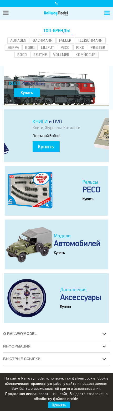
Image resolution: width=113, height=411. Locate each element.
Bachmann (43, 40)
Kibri (30, 47)
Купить (27, 92)
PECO (65, 47)
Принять (59, 405)
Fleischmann (90, 40)
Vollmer (61, 54)
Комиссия (86, 54)
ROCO (22, 54)
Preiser (98, 47)
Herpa (13, 47)
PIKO (80, 47)
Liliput (47, 47)
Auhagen (18, 40)
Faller (65, 40)
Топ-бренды (56, 30)
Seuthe (40, 54)
